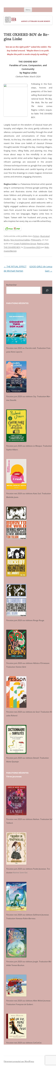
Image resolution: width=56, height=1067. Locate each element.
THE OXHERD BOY (12, 247)
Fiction (36, 236)
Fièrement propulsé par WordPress (19, 1061)
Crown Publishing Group (25, 243)
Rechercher (11, 284)
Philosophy (36, 239)
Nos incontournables (20, 239)
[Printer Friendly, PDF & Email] (12, 229)
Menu (28, 9)
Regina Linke (43, 243)
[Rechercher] (47, 290)
